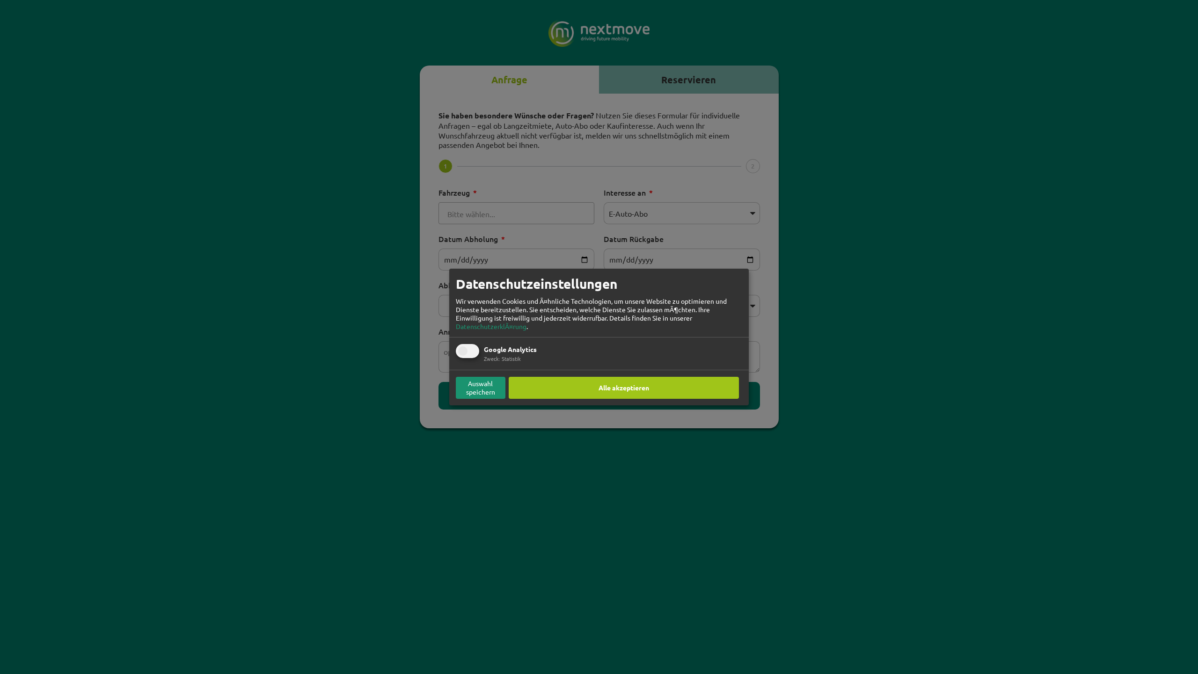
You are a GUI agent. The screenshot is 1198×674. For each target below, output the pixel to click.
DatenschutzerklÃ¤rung (491, 326)
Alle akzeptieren (624, 387)
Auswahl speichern (480, 387)
